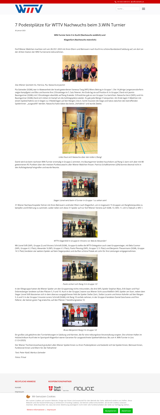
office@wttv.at (138, 2)
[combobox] (128, 9)
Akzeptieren (110, 410)
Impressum (19, 392)
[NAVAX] (84, 388)
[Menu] (143, 9)
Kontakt (18, 387)
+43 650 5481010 (123, 2)
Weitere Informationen (36, 410)
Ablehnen (126, 410)
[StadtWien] (58, 388)
